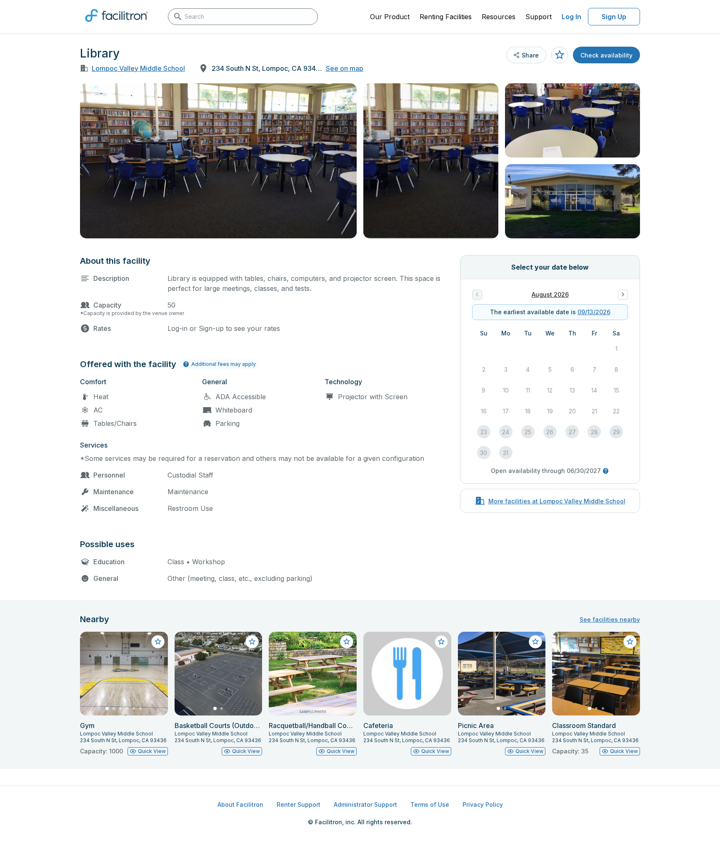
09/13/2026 (594, 311)
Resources (498, 17)
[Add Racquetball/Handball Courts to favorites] (346, 641)
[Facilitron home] (116, 24)
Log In (571, 17)
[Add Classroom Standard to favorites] (630, 641)
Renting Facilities (446, 17)
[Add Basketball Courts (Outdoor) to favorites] (252, 641)
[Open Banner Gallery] (218, 160)
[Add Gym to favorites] (158, 641)
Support (538, 17)
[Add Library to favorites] (559, 55)
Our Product (390, 17)
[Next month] (623, 295)
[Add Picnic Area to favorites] (535, 641)
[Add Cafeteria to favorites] (441, 641)
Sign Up (614, 17)
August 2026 (550, 294)
